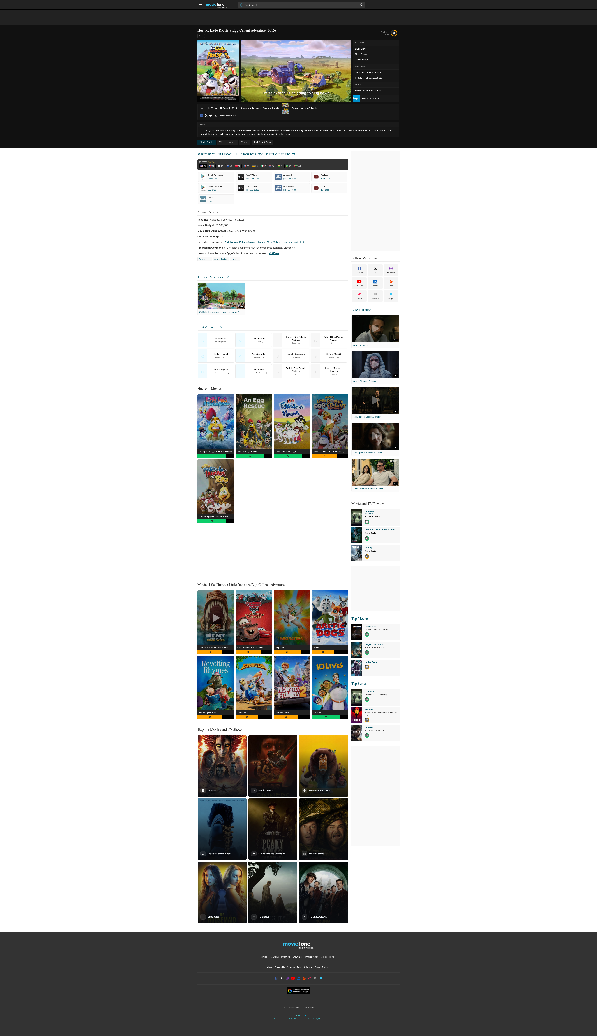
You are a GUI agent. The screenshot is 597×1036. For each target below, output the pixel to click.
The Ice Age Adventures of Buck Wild (216, 648)
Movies (264, 957)
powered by (203, 162)
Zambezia (241, 713)
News (331, 957)
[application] (296, 71)
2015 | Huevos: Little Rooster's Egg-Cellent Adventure (331, 451)
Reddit (210, 116)
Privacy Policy (321, 967)
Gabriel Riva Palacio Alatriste (289, 242)
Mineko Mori (265, 242)
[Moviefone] (217, 5)
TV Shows (274, 957)
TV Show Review (372, 517)
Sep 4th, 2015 (230, 108)
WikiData (274, 253)
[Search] (362, 4)
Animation (257, 108)
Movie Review (371, 533)
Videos (324, 957)
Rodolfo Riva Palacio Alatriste (240, 242)
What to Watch (311, 957)
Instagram (391, 273)
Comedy (267, 108)
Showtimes (298, 957)
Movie (201, 36)
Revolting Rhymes (207, 713)
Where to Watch (243, 153)
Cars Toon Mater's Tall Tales (250, 648)
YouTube (359, 286)
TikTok (359, 299)
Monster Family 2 (283, 713)
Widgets (391, 299)
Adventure (246, 108)
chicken (235, 259)
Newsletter (375, 299)
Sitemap (291, 967)
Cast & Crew (207, 327)
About (269, 967)
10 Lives (317, 713)
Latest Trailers (361, 309)
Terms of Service (304, 967)
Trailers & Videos (210, 276)
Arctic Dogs (319, 648)
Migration (279, 648)
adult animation (220, 259)
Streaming (285, 957)
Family (275, 108)
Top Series (358, 683)
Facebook (202, 116)
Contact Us (280, 967)
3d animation (204, 259)
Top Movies (359, 618)
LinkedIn (375, 286)
